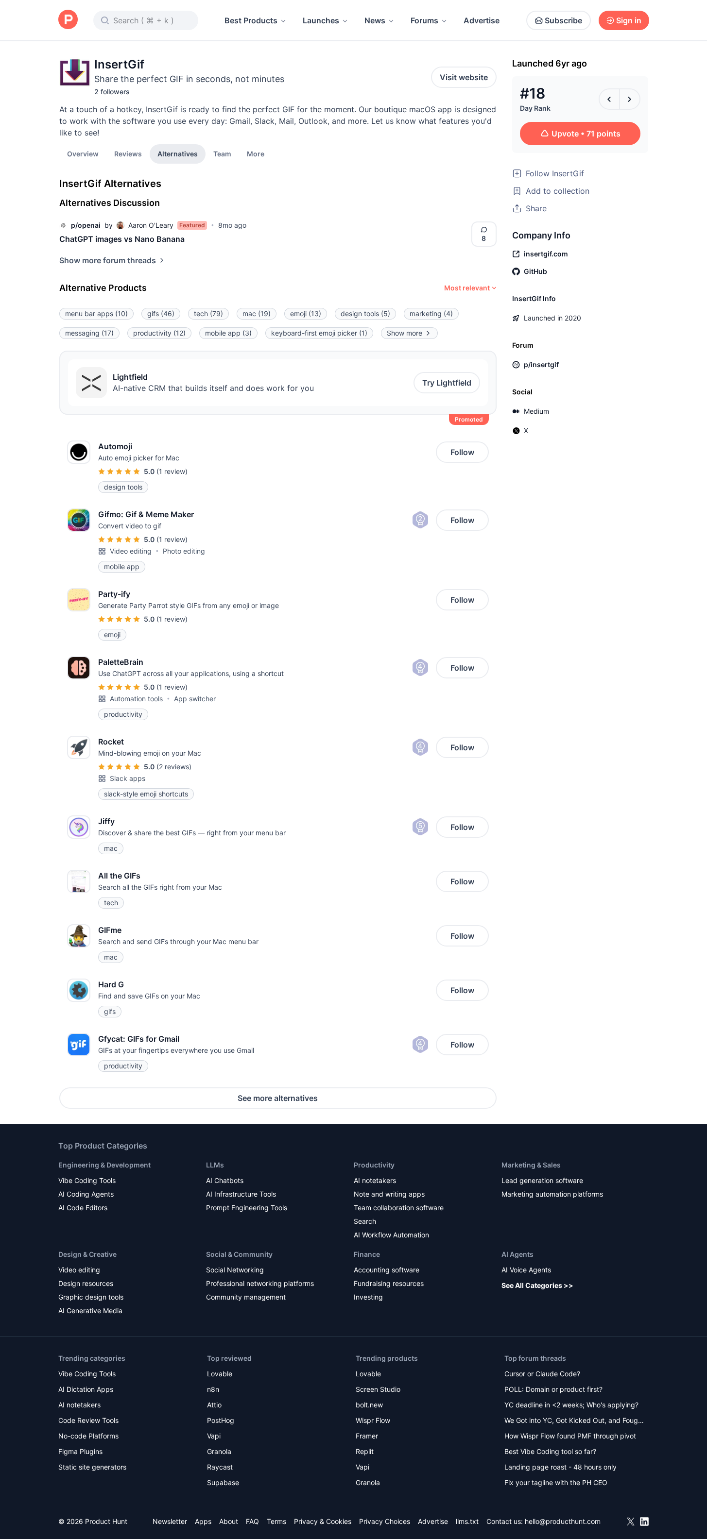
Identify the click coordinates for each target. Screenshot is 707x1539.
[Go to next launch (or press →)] (629, 99)
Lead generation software (542, 1180)
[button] (255, 153)
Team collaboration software (399, 1207)
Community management (246, 1297)
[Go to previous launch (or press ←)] (609, 99)
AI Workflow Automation (391, 1235)
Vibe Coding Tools (87, 1180)
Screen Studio (378, 1389)
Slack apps (127, 778)
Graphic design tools (90, 1297)
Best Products (250, 20)
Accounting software (386, 1270)
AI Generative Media (90, 1310)
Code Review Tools (88, 1420)
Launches (321, 20)
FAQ (252, 1521)
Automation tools (136, 698)
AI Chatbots (224, 1180)
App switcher (195, 698)
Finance (367, 1254)
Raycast (220, 1467)
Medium (536, 411)
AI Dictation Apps (85, 1389)
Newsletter (170, 1521)
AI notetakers (375, 1180)
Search (365, 1221)
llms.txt (467, 1521)
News (374, 20)
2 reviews (174, 766)
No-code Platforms (88, 1436)
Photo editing (184, 551)
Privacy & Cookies (322, 1521)
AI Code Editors (82, 1207)
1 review (172, 471)
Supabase (223, 1482)
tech (208, 313)
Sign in (628, 20)
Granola (219, 1451)
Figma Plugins (80, 1451)
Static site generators (92, 1467)
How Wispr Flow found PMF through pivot (570, 1436)
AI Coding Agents (86, 1194)
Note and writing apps (389, 1194)
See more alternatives (278, 1098)
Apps (203, 1521)
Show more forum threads (107, 260)
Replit (365, 1451)
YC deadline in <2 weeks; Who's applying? (571, 1405)
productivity (159, 333)
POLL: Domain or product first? (553, 1389)
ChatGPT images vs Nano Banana (122, 239)
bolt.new (369, 1405)
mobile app (228, 333)
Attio (214, 1405)
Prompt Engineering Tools (246, 1207)
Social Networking (235, 1270)
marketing (431, 313)
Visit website (464, 77)
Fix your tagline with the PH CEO (555, 1482)
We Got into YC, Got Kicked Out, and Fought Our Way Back (574, 1421)
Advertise (482, 20)
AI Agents (517, 1254)
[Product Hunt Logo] (68, 20)
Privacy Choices (384, 1521)
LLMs (215, 1165)
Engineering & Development (104, 1165)
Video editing (131, 551)
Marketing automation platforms (552, 1194)
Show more (404, 333)
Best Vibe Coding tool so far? (550, 1451)
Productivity (374, 1165)
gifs (160, 313)
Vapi (214, 1436)
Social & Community (239, 1254)
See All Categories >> (537, 1285)
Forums (424, 20)
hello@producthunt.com (563, 1521)
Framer (367, 1436)
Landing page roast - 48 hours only (560, 1467)
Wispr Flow (373, 1420)
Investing (368, 1297)
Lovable (219, 1374)
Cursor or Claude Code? (542, 1374)
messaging (89, 333)
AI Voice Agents (526, 1270)
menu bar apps (96, 313)
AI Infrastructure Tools (241, 1194)
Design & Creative (87, 1254)
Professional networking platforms (260, 1283)
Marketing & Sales (531, 1165)
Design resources (85, 1283)
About (228, 1521)
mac (256, 313)
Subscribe (563, 20)
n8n (213, 1389)
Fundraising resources (389, 1283)
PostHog (220, 1420)
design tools (365, 313)
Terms (276, 1521)
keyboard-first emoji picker (319, 333)
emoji (305, 313)
